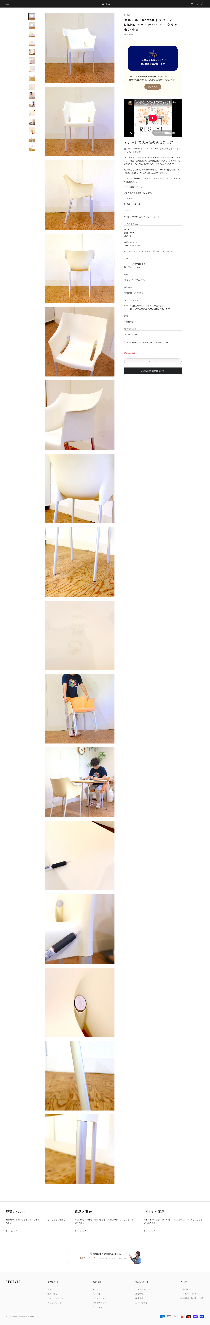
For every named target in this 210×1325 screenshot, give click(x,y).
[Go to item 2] (31, 25)
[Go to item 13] (31, 121)
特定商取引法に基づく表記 (192, 1298)
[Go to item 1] (31, 16)
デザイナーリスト (100, 1302)
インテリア (97, 1289)
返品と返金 (52, 1294)
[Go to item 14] (31, 130)
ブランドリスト (99, 1298)
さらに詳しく (12, 1230)
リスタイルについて (144, 1289)
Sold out (153, 361)
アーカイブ (97, 1307)
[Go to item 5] (31, 51)
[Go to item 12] (31, 113)
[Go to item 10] (31, 95)
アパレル (96, 1294)
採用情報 (139, 1298)
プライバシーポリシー (190, 1294)
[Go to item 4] (31, 43)
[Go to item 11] (31, 104)
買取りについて (54, 1302)
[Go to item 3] (31, 34)
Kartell (127, 15)
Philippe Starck (142, 216)
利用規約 (184, 1289)
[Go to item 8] (31, 78)
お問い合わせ (156, 251)
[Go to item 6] (31, 60)
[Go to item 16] (31, 148)
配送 (50, 1289)
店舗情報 (139, 1294)
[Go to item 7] (31, 69)
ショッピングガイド (56, 1298)
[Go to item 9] (31, 86)
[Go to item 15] (31, 139)
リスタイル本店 (131, 334)
